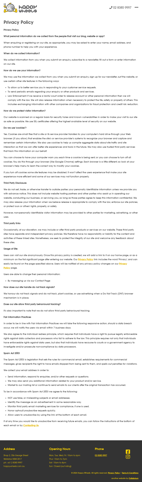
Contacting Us (31, 425)
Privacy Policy (85, 259)
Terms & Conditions (130, 473)
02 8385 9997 (121, 7)
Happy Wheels (37, 7)
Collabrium (133, 478)
